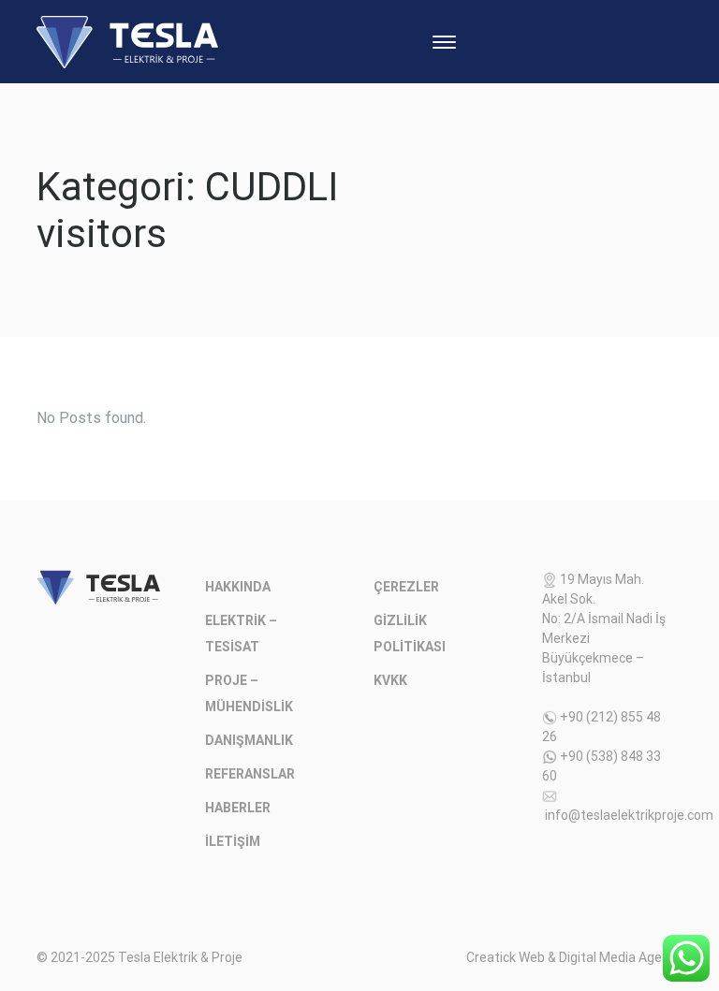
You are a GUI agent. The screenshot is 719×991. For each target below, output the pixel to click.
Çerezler (406, 586)
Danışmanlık (249, 740)
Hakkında (238, 586)
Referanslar (250, 773)
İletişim (232, 841)
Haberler (238, 807)
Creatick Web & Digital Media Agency (574, 957)
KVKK (390, 680)
